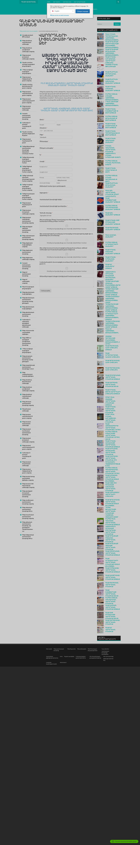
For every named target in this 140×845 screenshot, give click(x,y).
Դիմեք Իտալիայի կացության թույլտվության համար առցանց (27, 187)
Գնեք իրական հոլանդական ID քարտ (27, 141)
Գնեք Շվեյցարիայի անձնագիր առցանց (112, 200)
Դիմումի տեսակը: (46, 213)
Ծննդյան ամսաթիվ (47, 148)
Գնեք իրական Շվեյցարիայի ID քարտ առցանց (27, 79)
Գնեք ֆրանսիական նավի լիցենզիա (28, 293)
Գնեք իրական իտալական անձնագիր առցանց (28, 212)
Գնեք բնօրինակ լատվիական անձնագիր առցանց (28, 49)
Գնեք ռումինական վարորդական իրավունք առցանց (28, 502)
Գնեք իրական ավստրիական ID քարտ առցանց (27, 93)
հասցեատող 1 (44, 166)
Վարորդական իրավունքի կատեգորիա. (54, 206)
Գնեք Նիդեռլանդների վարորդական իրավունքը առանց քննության (112, 562)
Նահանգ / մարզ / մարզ (63, 177)
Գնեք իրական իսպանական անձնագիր (26, 463)
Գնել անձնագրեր (81, 649)
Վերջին (59, 124)
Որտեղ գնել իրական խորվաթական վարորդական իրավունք (110, 418)
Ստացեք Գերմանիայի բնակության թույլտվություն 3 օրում (112, 340)
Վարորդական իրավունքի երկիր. (51, 199)
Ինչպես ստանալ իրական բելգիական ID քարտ (28, 133)
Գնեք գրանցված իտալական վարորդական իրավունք (27, 493)
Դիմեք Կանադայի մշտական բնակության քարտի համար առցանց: (28, 178)
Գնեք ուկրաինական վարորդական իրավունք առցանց (112, 377)
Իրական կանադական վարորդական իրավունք (26, 116)
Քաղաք (42, 177)
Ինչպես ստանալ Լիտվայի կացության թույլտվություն (28, 64)
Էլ (41, 155)
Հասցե (42, 161)
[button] (124, 841)
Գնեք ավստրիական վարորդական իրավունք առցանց (28, 237)
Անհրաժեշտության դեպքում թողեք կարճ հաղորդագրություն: (61, 276)
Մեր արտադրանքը (79, 2)
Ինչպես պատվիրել (69, 656)
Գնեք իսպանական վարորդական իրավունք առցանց (28, 516)
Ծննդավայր (44, 141)
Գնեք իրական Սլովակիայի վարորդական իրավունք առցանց (28, 220)
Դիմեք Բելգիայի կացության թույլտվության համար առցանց (27, 169)
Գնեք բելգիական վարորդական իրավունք (27, 252)
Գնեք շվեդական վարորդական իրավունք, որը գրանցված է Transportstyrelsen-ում (27, 526)
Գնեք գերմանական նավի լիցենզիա (28, 307)
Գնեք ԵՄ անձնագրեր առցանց (26, 281)
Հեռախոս (43, 128)
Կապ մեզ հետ (67, 2)
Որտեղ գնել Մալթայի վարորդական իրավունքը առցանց (110, 401)
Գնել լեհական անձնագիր (26, 409)
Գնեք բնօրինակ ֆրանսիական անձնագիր (27, 381)
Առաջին (42, 124)
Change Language (82, 11)
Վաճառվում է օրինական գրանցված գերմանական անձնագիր (26, 323)
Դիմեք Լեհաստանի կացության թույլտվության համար (28, 159)
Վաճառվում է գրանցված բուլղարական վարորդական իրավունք (110, 530)
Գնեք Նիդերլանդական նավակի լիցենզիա (28, 374)
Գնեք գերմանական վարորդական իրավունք (28, 314)
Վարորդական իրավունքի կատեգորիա (105, 652)
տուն (48, 2)
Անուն (42, 119)
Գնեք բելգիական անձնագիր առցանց (28, 258)
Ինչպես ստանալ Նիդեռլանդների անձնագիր (111, 244)
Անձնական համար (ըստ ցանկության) (52, 186)
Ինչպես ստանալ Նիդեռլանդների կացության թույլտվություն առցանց (112, 315)
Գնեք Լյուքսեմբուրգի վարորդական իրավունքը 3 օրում (28, 367)
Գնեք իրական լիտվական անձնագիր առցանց (28, 57)
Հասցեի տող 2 (44, 172)
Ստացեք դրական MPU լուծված (27, 36)
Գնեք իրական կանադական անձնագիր (26, 108)
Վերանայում (63, 662)
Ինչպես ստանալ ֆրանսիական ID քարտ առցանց (27, 86)
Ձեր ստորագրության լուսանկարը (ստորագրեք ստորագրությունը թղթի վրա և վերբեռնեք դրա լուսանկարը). (66, 234)
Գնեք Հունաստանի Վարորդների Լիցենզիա (28, 332)
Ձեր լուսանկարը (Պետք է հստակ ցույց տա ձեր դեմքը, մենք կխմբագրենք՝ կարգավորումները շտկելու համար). (64, 220)
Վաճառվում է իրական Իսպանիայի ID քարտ (26, 125)
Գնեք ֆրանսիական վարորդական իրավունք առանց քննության (28, 300)
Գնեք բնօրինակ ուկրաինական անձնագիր (27, 42)
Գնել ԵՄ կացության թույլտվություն (28, 287)
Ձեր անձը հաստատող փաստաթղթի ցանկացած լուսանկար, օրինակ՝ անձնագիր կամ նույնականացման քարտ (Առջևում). (63, 249)
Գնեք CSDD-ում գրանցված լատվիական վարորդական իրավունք (26, 341)
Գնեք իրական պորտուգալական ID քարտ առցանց (28, 100)
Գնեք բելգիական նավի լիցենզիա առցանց (27, 244)
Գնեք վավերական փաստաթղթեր (29, 31)
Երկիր (58, 183)
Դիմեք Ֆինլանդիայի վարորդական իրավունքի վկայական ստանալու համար (28, 150)
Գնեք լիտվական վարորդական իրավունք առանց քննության (27, 358)
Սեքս (42, 134)
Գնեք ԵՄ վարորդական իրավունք (26, 274)
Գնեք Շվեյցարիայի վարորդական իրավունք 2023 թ (28, 536)
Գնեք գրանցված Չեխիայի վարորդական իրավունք (27, 229)
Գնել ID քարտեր (71, 649)
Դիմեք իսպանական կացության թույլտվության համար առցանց (28, 196)
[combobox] (41, 130)
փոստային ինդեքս (45, 183)
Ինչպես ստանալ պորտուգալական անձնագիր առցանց (112, 207)
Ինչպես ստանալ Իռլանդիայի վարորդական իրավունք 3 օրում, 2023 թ (112, 435)
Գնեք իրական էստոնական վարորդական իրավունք (26, 431)
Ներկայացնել (45, 291)
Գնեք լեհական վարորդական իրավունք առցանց (28, 403)
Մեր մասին (56, 2)
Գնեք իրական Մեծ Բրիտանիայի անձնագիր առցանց (28, 485)
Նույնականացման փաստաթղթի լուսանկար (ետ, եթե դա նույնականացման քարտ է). (66, 263)
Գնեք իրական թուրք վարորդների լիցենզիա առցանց (28, 478)
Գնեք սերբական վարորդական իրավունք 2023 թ (27, 509)
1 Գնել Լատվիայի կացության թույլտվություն (27, 71)
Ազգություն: (44, 193)
